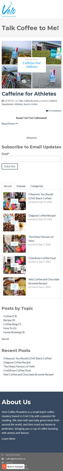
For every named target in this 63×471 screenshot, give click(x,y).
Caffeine (53, 100)
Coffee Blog (12, 324)
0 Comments (54, 110)
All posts (32, 137)
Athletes (18, 104)
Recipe (9, 320)
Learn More (8, 438)
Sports (27, 104)
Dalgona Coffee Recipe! (17, 362)
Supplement (7, 104)
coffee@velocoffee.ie (15, 458)
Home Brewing (14, 332)
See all (5, 338)
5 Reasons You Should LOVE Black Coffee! (27, 358)
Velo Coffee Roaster (28, 100)
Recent (8, 186)
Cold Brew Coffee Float (17, 370)
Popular (21, 186)
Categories (36, 186)
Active (34, 104)
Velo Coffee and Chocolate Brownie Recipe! (28, 374)
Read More (8, 123)
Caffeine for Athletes (29, 94)
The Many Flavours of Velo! (19, 366)
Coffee (10, 316)
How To (9, 328)
